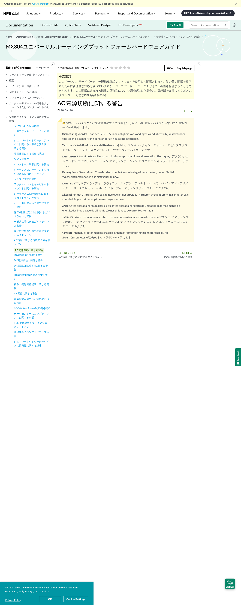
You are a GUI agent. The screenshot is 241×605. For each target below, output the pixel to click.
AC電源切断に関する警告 (29, 250)
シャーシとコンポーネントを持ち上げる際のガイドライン (31, 171)
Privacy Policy (13, 600)
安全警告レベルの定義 (26, 125)
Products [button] (55, 13)
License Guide (49, 25)
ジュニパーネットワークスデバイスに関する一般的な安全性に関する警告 (31, 144)
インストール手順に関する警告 (31, 164)
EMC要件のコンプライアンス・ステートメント (31, 324)
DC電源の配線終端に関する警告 (31, 276)
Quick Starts (73, 25)
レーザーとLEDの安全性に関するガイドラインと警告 (31, 195)
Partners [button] (100, 13)
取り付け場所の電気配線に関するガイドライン (31, 232)
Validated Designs (99, 25)
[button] (230, 584)
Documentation (19, 25)
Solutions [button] (32, 13)
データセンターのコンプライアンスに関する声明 (31, 315)
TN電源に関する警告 (25, 293)
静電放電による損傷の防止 (29, 153)
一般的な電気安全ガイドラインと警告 (31, 223)
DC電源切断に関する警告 (28, 254)
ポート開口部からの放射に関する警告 (31, 204)
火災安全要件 (21, 158)
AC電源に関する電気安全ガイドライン (32, 242)
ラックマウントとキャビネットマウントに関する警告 (31, 186)
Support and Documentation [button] (135, 13)
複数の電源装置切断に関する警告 (31, 286)
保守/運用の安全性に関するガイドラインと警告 (32, 214)
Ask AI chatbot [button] (40, 3)
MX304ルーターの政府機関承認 (32, 308)
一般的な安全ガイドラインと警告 (31, 132)
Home (9, 36)
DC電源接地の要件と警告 (28, 260)
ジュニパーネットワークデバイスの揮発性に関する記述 (31, 343)
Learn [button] (168, 13)
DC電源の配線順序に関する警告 (31, 267)
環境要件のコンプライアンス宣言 (31, 334)
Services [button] (78, 13)
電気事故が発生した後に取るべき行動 (31, 300)
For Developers (130, 25)
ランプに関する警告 (25, 178)
